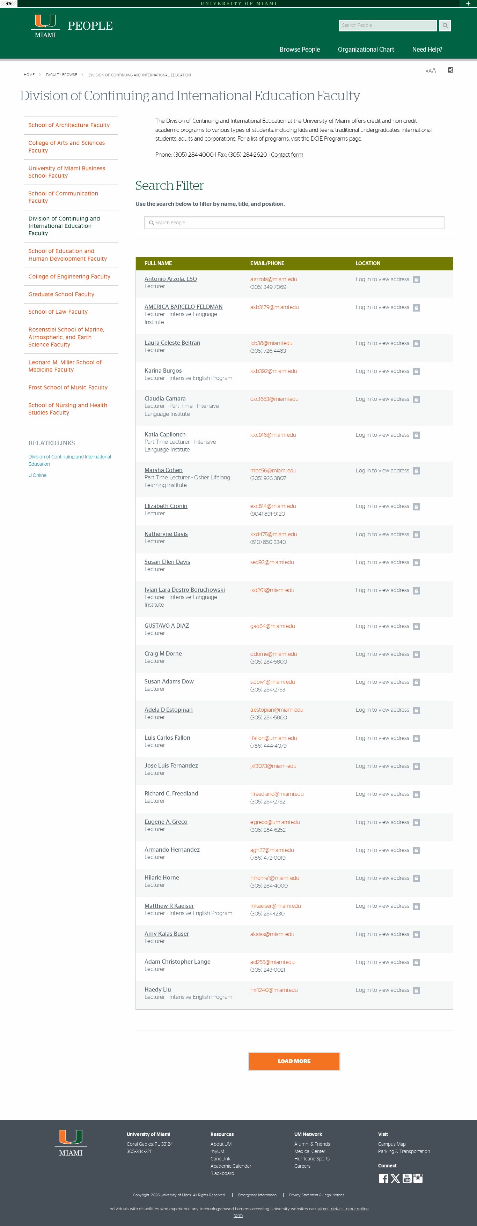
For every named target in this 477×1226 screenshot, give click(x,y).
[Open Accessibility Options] (8, 3)
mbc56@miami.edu (273, 470)
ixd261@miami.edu (272, 590)
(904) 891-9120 (267, 514)
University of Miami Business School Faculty (67, 172)
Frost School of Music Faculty (68, 387)
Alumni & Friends (312, 1144)
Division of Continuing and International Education (140, 75)
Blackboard (222, 1173)
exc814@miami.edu (273, 506)
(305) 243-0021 (267, 970)
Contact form (287, 155)
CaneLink (220, 1159)
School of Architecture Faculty (69, 125)
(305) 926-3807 (268, 478)
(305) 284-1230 (267, 914)
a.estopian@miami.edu (276, 710)
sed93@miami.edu (272, 562)
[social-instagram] (418, 1178)
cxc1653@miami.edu (274, 399)
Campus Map (392, 1144)
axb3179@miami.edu (274, 307)
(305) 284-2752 (267, 802)
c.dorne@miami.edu (273, 654)
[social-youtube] (407, 1178)
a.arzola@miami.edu (273, 279)
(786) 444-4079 (268, 746)
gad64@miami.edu (272, 626)
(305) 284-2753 (267, 690)
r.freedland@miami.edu (277, 794)
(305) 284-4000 (269, 886)
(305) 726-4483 (268, 351)
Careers (302, 1166)
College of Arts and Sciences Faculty (67, 146)
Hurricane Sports (312, 1159)
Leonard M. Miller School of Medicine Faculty (65, 366)
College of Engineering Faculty (70, 276)
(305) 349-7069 (268, 287)
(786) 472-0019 (268, 858)
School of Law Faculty (58, 312)
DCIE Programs (329, 139)
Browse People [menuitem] (300, 50)
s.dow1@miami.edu (272, 682)
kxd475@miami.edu (273, 534)
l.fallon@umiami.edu (273, 738)
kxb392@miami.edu (273, 371)
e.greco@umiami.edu (275, 822)
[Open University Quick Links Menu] (468, 3)
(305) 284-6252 (268, 830)
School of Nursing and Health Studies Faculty (68, 409)
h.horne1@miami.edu (274, 878)
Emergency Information (257, 1195)
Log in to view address (382, 279)
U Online (37, 475)
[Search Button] (445, 25)
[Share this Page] (447, 71)
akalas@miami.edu (272, 934)
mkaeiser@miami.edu (275, 906)
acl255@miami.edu (272, 962)
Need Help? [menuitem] (427, 50)
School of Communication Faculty (63, 197)
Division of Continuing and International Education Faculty (64, 226)
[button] (461, 1206)
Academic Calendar (231, 1166)
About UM (221, 1144)
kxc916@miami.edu (273, 435)
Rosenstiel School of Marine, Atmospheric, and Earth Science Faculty (66, 337)
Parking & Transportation (404, 1151)
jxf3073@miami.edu (273, 766)
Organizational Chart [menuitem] (366, 50)
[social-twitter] (395, 1177)
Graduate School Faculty (62, 294)
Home (30, 75)
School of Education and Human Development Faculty (68, 254)
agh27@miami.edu (272, 850)
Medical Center (309, 1151)
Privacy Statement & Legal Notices (316, 1195)
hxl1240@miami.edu (274, 990)
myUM (217, 1151)
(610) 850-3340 (268, 542)
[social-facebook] (383, 1178)
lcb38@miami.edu (271, 343)
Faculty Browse (62, 75)
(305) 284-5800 (268, 662)
